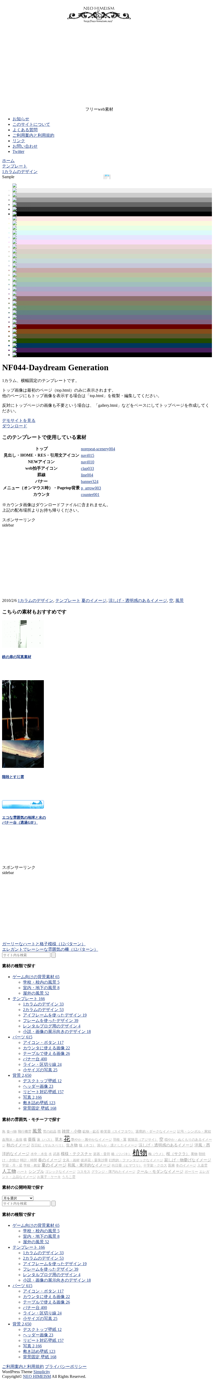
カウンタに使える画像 (46, 1048)
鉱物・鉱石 (90, 1131)
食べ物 (12, 1131)
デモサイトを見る (18, 420)
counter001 (90, 494)
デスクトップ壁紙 (42, 1081)
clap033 (87, 468)
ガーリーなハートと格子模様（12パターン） (44, 944)
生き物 (72, 1145)
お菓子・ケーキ (49, 1177)
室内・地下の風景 (41, 987)
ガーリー (191, 1172)
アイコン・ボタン (43, 1042)
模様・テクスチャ (76, 1154)
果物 (194, 1154)
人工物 (9, 1171)
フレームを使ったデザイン (50, 1020)
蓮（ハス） (45, 1139)
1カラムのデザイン (35, 600)
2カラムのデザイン (43, 1009)
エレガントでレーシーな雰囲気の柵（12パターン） (50, 949)
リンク (19, 141)
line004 (87, 475)
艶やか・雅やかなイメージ (91, 1139)
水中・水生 (39, 1154)
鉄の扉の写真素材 (16, 657)
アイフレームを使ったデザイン (55, 1015)
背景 (22, 1075)
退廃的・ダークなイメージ (155, 1131)
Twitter (18, 151)
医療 (171, 1165)
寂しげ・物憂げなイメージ (187, 1160)
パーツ (22, 1037)
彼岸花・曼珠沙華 (94, 1160)
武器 (56, 1154)
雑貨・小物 (71, 1131)
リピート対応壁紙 (43, 1092)
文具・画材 (71, 1160)
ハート (22, 1172)
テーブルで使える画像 (46, 1053)
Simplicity (41, 1372)
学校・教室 (31, 1165)
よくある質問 (25, 130)
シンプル (36, 1171)
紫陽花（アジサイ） (143, 1139)
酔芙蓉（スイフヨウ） (117, 1131)
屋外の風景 (36, 993)
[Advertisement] (99, 66)
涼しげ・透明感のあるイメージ (138, 600)
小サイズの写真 (40, 1070)
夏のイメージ (93, 600)
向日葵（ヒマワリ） (127, 1165)
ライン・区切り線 (42, 1064)
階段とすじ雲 (13, 777)
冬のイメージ (186, 1165)
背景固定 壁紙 (39, 1108)
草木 (59, 1139)
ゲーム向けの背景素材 (36, 977)
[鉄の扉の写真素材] (23, 646)
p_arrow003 (91, 488)
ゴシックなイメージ (60, 1172)
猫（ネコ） (87, 1145)
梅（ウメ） (156, 1154)
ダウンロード (14, 426)
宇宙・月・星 (12, 1165)
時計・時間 (28, 1160)
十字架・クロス (155, 1165)
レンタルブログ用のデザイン (51, 1026)
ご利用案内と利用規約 (33, 135)
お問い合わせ (25, 146)
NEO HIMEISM (37, 1376)
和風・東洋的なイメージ (89, 1165)
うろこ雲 (68, 1177)
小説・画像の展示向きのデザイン (57, 1031)
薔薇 (32, 1139)
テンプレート (67, 600)
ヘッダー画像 (38, 1086)
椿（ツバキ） (121, 1154)
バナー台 (35, 1059)
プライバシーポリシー (66, 1366)
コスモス (83, 1172)
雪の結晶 (49, 1131)
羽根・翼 (120, 1139)
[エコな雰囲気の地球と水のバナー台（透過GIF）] (23, 807)
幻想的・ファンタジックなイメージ (136, 1160)
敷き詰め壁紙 (39, 1103)
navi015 (87, 455)
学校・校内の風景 (41, 982)
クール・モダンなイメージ (159, 1171)
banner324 (89, 481)
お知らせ (21, 119)
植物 (140, 1153)
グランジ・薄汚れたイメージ (113, 1172)
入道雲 (202, 1165)
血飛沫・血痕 (12, 1139)
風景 (179, 600)
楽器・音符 (101, 1154)
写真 (32, 1097)
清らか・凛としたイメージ (117, 1145)
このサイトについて (31, 124)
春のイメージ (50, 1160)
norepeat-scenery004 (98, 449)
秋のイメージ (18, 1145)
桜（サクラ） (178, 1154)
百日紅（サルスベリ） (48, 1145)
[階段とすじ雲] (23, 766)
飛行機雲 (24, 1131)
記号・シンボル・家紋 (194, 1131)
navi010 (87, 462)
